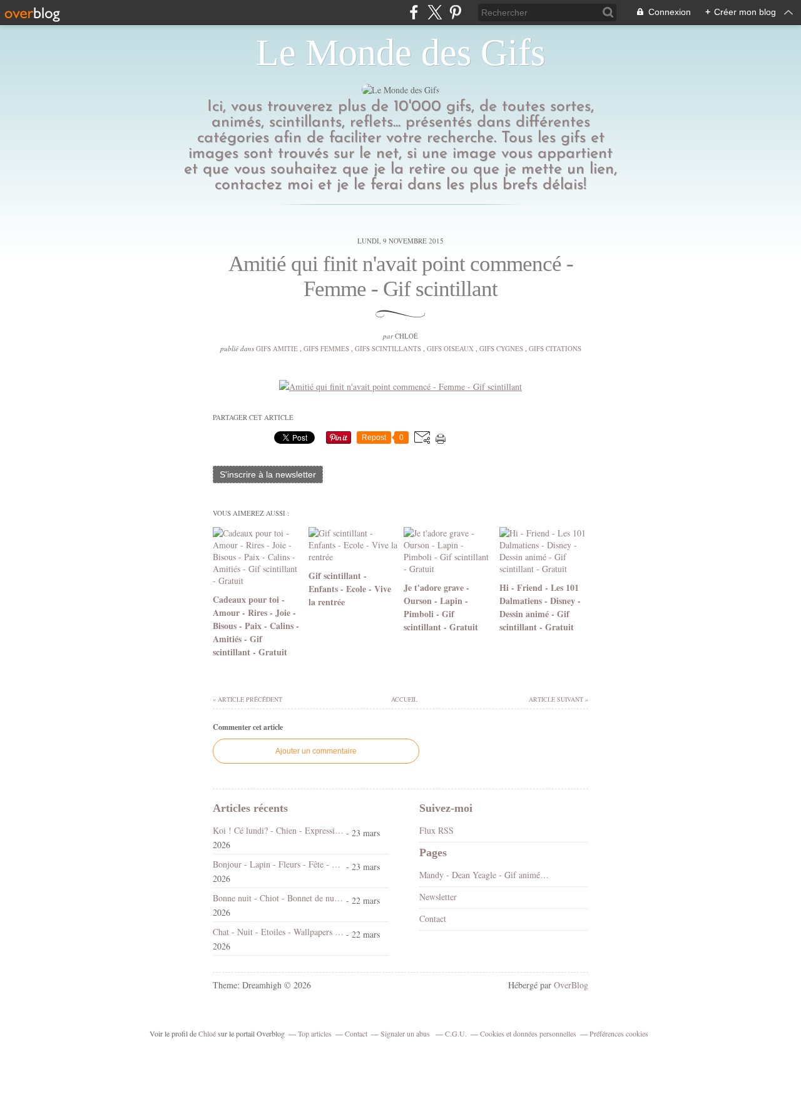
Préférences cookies (618, 1033)
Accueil (403, 699)
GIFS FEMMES (326, 348)
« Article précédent (247, 699)
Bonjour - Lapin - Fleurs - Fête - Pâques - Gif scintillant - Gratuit (278, 864)
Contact (432, 918)
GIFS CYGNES (501, 348)
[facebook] (414, 12)
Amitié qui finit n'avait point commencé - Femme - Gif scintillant (400, 276)
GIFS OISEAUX (450, 348)
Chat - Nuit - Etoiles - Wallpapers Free (278, 932)
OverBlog (571, 985)
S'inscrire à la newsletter (268, 474)
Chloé (207, 1033)
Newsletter (438, 897)
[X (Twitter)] (434, 12)
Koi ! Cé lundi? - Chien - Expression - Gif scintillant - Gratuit (278, 830)
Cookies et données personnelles (528, 1033)
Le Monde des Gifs (400, 52)
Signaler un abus (406, 1033)
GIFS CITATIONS (555, 348)
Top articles (315, 1033)
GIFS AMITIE (277, 348)
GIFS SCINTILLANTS (388, 348)
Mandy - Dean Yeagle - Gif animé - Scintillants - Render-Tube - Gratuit (484, 875)
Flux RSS (436, 830)
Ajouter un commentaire (316, 751)
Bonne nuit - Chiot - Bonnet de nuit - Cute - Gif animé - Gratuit (278, 898)
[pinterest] (455, 12)
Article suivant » (558, 699)
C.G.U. (456, 1033)
